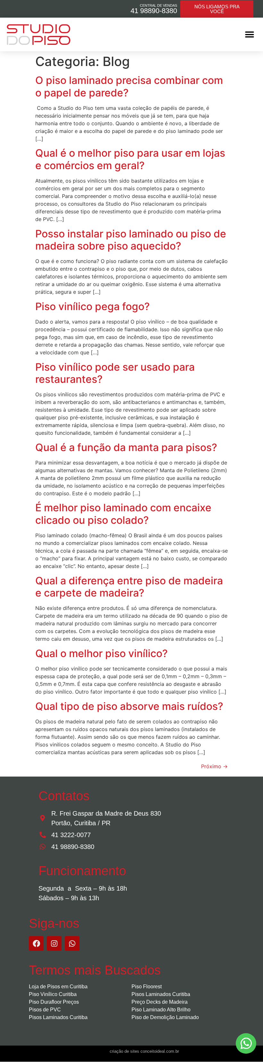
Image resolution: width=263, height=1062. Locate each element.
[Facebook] (36, 943)
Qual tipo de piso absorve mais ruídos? (129, 706)
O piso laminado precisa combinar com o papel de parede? (129, 86)
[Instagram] (54, 943)
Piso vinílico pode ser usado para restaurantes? (115, 373)
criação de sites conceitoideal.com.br (144, 1051)
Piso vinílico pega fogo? (92, 306)
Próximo (214, 766)
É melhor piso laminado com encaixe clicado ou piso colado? (123, 513)
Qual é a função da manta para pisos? (126, 447)
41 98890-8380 (154, 11)
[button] (249, 34)
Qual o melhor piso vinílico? (101, 653)
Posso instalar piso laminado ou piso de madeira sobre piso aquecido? (130, 239)
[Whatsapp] (72, 943)
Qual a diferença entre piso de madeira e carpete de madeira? (129, 586)
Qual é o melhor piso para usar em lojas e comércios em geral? (130, 159)
